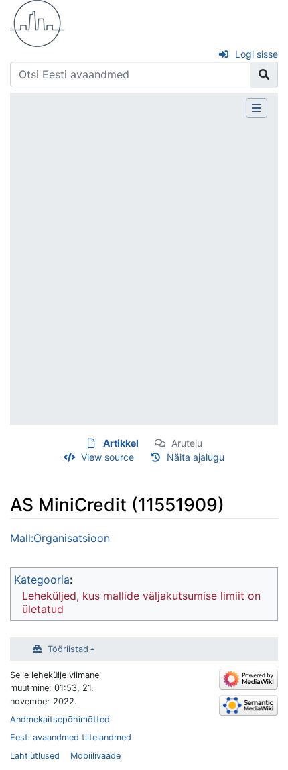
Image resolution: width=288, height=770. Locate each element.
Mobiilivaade (95, 756)
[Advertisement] (144, 269)
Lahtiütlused (35, 756)
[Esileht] (37, 22)
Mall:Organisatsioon (60, 538)
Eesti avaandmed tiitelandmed (70, 737)
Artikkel (121, 443)
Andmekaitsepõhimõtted (60, 719)
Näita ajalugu (195, 457)
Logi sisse (256, 54)
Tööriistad (68, 649)
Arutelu (186, 443)
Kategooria (42, 579)
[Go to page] (264, 74)
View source (107, 457)
